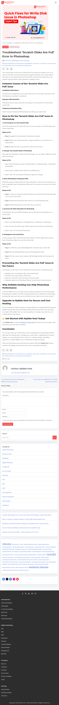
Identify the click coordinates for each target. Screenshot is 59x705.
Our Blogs (4, 670)
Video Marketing (5, 647)
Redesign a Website (45, 557)
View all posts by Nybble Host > (20, 372)
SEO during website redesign (44, 559)
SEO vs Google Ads (5, 561)
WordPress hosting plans (27, 322)
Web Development (8, 496)
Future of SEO (24, 549)
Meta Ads (5, 475)
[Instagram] (14, 579)
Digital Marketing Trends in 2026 (8, 549)
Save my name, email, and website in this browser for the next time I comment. (28, 420)
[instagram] (32, 594)
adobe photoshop (9, 63)
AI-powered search (15, 544)
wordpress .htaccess (38, 567)
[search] (55, 437)
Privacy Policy (5, 673)
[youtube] (35, 594)
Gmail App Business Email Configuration (35, 549)
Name (4, 409)
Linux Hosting (6, 471)
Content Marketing (6, 644)
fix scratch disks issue (20, 63)
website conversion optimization (28, 564)
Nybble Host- (28, 702)
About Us (3, 663)
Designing (9, 43)
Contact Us (4, 666)
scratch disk (36, 63)
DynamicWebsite (18, 549)
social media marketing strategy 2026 (38, 561)
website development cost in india (8, 567)
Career (3, 679)
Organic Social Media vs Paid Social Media (22, 557)
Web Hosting (6, 501)
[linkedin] (29, 594)
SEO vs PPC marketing (14, 561)
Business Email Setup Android (43, 544)
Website (4, 416)
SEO (3, 484)
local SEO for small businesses (7, 557)
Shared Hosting (5, 689)
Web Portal (4, 612)
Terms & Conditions (6, 676)
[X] (7, 579)
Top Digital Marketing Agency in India (15, 564)
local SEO (51, 554)
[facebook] (3, 69)
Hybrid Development (6, 618)
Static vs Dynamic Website (51, 561)
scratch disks (43, 63)
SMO (3, 488)
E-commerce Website (7, 609)
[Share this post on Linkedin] (11, 69)
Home (4, 43)
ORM (2, 634)
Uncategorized (6, 492)
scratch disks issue (9, 65)
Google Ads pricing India (6, 551)
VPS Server (4, 695)
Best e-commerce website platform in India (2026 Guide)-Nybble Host (23, 519)
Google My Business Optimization (25, 551)
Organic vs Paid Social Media (35, 557)
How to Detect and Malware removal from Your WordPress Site (21, 528)
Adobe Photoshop (14, 47)
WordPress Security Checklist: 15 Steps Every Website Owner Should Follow (25, 523)
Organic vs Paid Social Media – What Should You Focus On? (20, 532)
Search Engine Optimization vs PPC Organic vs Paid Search (27, 559)
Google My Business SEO (36, 551)
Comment (5, 395)
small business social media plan (25, 561)
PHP (3, 479)
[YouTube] (17, 579)
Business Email (7, 454)
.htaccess (6, 543)
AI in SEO (21, 544)
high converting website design (8, 554)
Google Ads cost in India (47, 549)
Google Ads (5, 467)
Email (4, 413)
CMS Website (4, 606)
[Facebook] (3, 579)
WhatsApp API (5, 650)
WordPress (5, 505)
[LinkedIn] (10, 579)
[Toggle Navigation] (56, 2)
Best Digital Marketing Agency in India (30, 544)
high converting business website (48, 551)
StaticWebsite (4, 564)
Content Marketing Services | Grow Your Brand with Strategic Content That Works (26, 515)
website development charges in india (41, 564)
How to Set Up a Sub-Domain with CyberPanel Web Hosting (25, 554)
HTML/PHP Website (6, 602)
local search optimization (41, 554)
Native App (4, 615)
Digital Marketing (7, 462)
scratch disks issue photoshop (23, 65)
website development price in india (21, 567)
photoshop (29, 63)
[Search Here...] (27, 437)
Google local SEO (15, 551)
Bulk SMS (3, 653)
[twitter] (7, 69)
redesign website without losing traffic (9, 559)
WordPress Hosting (6, 692)
